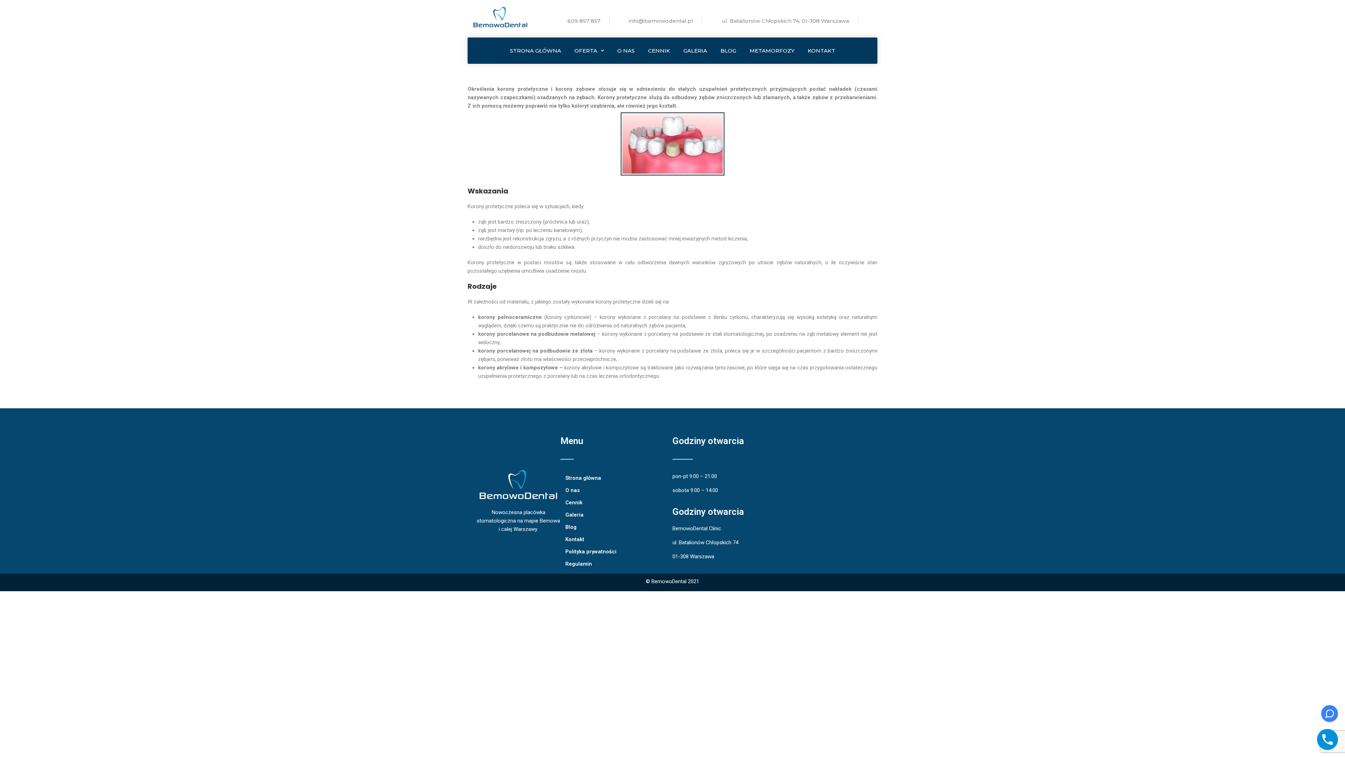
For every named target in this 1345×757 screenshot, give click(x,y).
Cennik (659, 50)
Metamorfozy (772, 50)
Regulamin (578, 564)
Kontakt (821, 50)
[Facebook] (536, 582)
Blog (728, 50)
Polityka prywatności (590, 551)
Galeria (695, 50)
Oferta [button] (585, 50)
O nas (626, 50)
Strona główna (535, 50)
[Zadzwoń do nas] (1327, 739)
